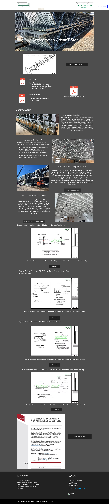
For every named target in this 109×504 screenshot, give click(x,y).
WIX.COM (51, 501)
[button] (39, 64)
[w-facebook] (69, 494)
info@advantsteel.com (79, 488)
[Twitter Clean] (71, 493)
